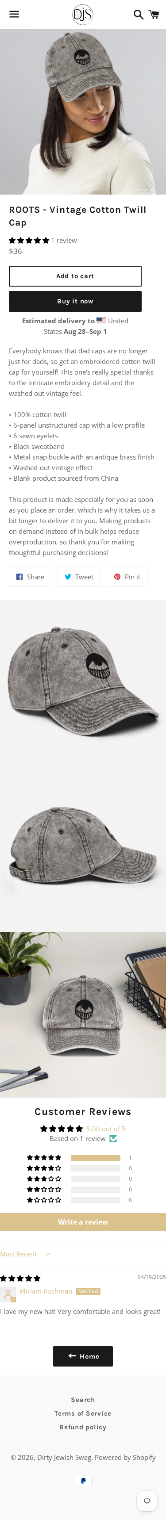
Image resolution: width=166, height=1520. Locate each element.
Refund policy (83, 1427)
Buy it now (75, 301)
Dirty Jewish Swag (64, 1457)
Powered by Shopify (125, 1457)
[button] (30, 240)
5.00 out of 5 (106, 1128)
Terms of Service (83, 1413)
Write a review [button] (83, 1222)
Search (83, 1400)
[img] (20, 1278)
